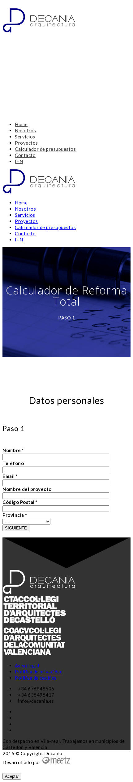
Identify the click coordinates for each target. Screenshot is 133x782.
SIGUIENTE (16, 528)
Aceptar (12, 776)
